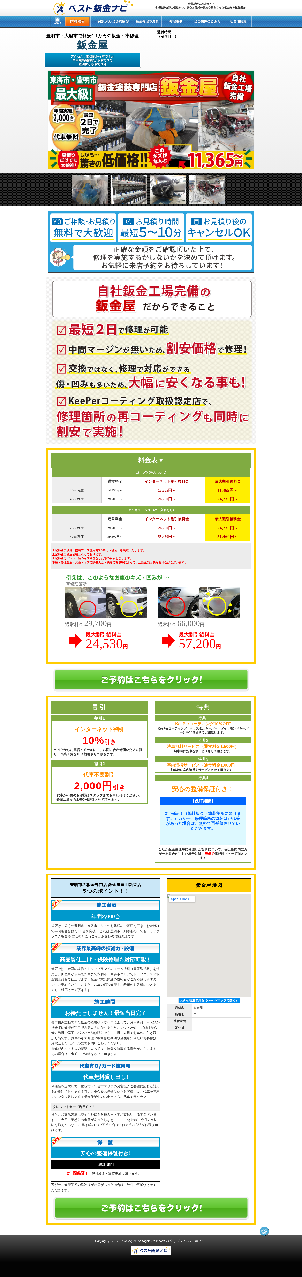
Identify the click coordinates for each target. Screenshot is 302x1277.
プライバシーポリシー (191, 1241)
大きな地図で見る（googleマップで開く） (209, 1000)
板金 (169, 1241)
